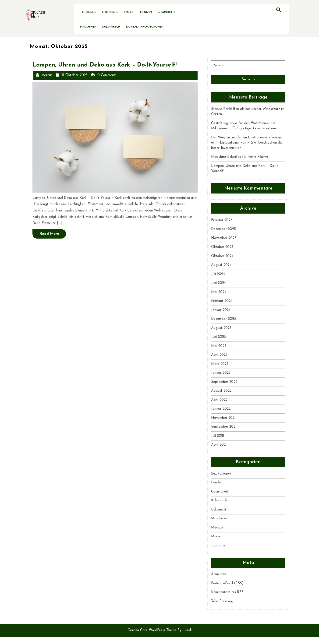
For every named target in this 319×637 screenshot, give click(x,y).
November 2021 (223, 418)
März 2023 (219, 364)
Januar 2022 (220, 409)
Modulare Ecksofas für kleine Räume (239, 157)
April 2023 (219, 355)
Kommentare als (227, 592)
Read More (52, 235)
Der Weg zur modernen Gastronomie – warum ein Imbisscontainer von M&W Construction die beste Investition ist (247, 143)
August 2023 (221, 328)
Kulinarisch (111, 26)
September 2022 (224, 382)
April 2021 (219, 445)
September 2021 (224, 427)
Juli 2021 (217, 436)
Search (248, 79)
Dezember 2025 (223, 229)
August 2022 (221, 391)
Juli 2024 (218, 274)
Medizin (146, 12)
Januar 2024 (220, 310)
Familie (129, 12)
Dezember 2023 (223, 319)
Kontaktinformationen (144, 26)
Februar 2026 (222, 220)
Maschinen (88, 26)
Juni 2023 (218, 337)
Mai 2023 (218, 346)
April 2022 (219, 400)
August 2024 (221, 265)
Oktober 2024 (222, 256)
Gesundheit (166, 12)
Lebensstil (110, 12)
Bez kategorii (221, 473)
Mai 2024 (218, 292)
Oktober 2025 (222, 247)
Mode (215, 536)
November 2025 (223, 238)
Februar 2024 (221, 301)
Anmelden (218, 574)
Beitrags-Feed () (227, 583)
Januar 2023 (220, 373)
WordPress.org (222, 601)
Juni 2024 (218, 283)
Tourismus (88, 12)
